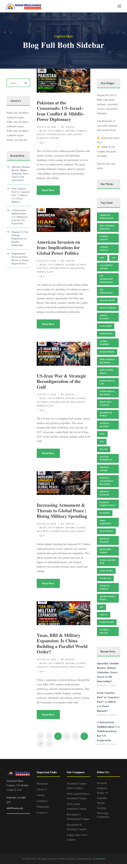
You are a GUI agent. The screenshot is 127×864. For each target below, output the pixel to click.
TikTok (101, 803)
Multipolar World (106, 414)
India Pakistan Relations (107, 361)
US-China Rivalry (104, 631)
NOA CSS (103, 449)
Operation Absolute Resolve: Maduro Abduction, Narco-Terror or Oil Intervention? (21, 173)
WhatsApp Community (103, 814)
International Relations (64, 134)
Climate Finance (104, 249)
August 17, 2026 (46, 260)
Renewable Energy (105, 551)
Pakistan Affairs (48, 137)
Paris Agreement (105, 522)
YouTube (101, 808)
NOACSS (69, 126)
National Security (104, 425)
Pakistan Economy (104, 493)
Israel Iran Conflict (105, 403)
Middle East (45, 271)
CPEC (102, 257)
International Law (107, 382)
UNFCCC (103, 614)
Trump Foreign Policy (107, 598)
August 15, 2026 (46, 394)
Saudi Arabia (106, 570)
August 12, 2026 (46, 659)
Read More (48, 190)
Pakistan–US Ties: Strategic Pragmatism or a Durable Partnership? (20, 238)
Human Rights (107, 352)
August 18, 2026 (46, 126)
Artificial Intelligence (106, 217)
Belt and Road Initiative (107, 227)
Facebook (102, 783)
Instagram (102, 788)
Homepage (42, 783)
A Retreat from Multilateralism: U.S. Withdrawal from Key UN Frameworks (19, 217)
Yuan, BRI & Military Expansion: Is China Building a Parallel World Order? (62, 643)
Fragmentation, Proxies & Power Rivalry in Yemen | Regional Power (20, 258)
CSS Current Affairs (61, 130)
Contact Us (42, 812)
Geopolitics (106, 333)
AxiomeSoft (98, 858)
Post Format (106, 531)
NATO (102, 434)
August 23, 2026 (106, 714)
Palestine (105, 513)
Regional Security (105, 540)
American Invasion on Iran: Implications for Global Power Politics (58, 247)
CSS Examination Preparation (106, 279)
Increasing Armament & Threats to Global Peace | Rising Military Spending (62, 510)
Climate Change (104, 238)
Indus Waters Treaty (106, 372)
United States (107, 622)
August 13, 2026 (46, 523)
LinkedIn (101, 798)
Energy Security (104, 317)
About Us (42, 789)
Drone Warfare (108, 308)
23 (41, 743)
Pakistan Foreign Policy (108, 504)
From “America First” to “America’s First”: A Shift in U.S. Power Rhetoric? (21, 195)
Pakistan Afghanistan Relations (106, 481)
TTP (101, 607)
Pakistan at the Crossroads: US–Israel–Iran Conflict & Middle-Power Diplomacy (60, 111)
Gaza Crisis (105, 326)
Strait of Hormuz (104, 587)
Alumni (41, 795)
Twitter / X (102, 793)
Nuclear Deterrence (106, 458)
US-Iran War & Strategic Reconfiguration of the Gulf (61, 381)
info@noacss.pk (15, 808)
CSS (113, 257)
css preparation (106, 291)
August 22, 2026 (106, 744)
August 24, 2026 (106, 685)
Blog (43, 130)
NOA (102, 441)
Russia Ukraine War (107, 562)
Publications (43, 806)
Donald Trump (107, 300)
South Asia (105, 578)
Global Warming (104, 343)
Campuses (42, 800)
